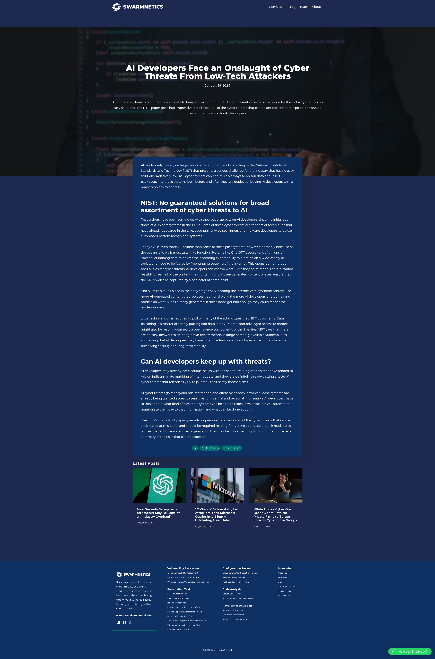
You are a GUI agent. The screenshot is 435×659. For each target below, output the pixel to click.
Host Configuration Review (236, 582)
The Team (283, 577)
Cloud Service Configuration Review (240, 573)
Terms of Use (284, 595)
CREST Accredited (286, 586)
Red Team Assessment (233, 614)
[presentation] (159, 485)
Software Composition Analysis (238, 598)
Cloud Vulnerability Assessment (182, 573)
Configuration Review (237, 568)
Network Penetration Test (179, 616)
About (316, 7)
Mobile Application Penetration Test (184, 611)
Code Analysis (232, 589)
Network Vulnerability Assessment (184, 577)
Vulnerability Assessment (184, 568)
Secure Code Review (232, 593)
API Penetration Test (177, 593)
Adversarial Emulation (237, 605)
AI (195, 448)
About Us (282, 573)
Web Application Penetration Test (183, 625)
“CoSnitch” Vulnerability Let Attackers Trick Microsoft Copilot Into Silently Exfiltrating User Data (217, 515)
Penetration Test (178, 589)
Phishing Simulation (233, 610)
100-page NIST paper (169, 420)
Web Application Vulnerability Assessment (188, 582)
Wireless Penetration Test (179, 629)
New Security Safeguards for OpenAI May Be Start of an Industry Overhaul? (158, 513)
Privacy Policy (285, 591)
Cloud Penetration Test (178, 598)
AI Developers (210, 448)
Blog (292, 7)
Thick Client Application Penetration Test (187, 620)
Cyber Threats (232, 448)
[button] (410, 651)
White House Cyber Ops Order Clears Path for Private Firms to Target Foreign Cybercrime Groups (275, 515)
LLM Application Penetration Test (183, 607)
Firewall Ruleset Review (234, 577)
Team (303, 7)
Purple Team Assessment (235, 619)
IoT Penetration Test (177, 602)
